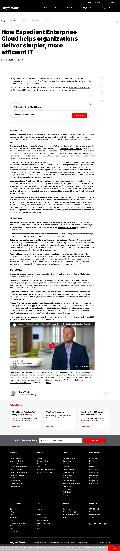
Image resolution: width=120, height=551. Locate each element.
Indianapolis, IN (94, 464)
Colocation (66, 464)
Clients (12, 520)
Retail (38, 467)
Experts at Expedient (29, 21)
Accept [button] (114, 548)
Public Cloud (67, 492)
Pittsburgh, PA (93, 478)
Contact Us (113, 8)
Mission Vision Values (43, 523)
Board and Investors (42, 520)
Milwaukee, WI (94, 483)
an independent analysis (67, 227)
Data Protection (15, 486)
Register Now (78, 115)
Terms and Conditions (39, 542)
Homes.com (78, 317)
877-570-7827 (94, 509)
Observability (67, 486)
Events (38, 515)
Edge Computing (68, 475)
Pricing (102, 8)
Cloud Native (67, 461)
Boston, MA (93, 469)
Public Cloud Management (18, 467)
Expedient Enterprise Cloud (79, 87)
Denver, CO (93, 461)
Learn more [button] (5, 549)
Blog (3, 21)
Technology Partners (16, 526)
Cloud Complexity (15, 478)
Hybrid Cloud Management (71, 483)
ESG (37, 526)
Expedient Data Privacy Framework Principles (62, 542)
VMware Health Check (17, 461)
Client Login (67, 509)
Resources (13, 517)
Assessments (14, 531)
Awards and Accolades (17, 523)
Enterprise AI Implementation (19, 472)
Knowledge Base (68, 512)
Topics (44, 21)
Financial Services (42, 461)
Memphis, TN (93, 481)
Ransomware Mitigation (17, 475)
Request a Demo (94, 515)
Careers (38, 512)
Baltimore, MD (93, 467)
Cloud (106, 393)
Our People (13, 509)
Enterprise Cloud (68, 478)
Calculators (97, 2)
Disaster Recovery (69, 472)
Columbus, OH (93, 475)
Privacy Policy (83, 542)
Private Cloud (67, 489)
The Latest (13, 21)
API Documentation (69, 515)
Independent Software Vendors (46, 469)
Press (38, 529)
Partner (106, 2)
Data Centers (72, 8)
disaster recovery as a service (71, 148)
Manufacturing (41, 464)
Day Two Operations (16, 483)
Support (113, 2)
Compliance (66, 467)
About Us (39, 509)
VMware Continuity (16, 469)
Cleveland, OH (93, 472)
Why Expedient (88, 8)
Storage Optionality (16, 464)
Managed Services (69, 481)
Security (65, 495)
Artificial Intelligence (69, 458)
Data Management (69, 469)
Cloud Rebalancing (16, 458)
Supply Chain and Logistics (44, 472)
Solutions (46, 8)
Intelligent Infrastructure (17, 512)
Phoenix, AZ (93, 458)
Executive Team (41, 517)
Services (58, 8)
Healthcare (39, 458)
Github (65, 517)
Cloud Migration (15, 481)
